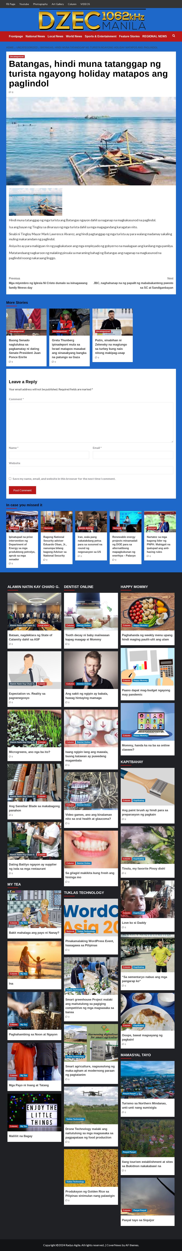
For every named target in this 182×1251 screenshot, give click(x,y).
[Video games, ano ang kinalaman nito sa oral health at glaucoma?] (91, 791)
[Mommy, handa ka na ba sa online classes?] (147, 722)
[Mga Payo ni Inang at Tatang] (34, 1062)
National (14, 528)
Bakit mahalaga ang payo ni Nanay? (34, 932)
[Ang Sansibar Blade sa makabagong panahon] (34, 782)
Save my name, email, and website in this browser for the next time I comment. (64, 478)
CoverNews (114, 1245)
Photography (40, 4)
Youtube (24, 4)
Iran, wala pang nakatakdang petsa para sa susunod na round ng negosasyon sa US (90, 544)
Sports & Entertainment (100, 36)
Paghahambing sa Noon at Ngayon (33, 1034)
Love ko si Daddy (134, 922)
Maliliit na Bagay (20, 1136)
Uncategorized (17, 56)
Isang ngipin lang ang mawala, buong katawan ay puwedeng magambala (86, 756)
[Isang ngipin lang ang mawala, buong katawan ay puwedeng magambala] (91, 728)
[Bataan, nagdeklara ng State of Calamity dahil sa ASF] (34, 611)
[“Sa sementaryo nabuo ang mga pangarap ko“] (147, 953)
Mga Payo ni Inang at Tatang (29, 1085)
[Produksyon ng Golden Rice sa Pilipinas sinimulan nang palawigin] (91, 1168)
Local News (55, 36)
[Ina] (34, 960)
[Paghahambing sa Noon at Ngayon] (34, 1011)
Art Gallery (58, 4)
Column (72, 4)
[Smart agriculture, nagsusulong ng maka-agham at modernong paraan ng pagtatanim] (91, 1043)
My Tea (23, 923)
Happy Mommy (140, 625)
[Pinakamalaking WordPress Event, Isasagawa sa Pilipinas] (91, 917)
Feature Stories (129, 36)
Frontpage (16, 36)
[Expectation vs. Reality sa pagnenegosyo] (34, 670)
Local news (43, 625)
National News (35, 36)
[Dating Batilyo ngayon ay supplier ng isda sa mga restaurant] (34, 841)
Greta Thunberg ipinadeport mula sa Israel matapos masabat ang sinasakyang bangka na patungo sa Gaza (69, 349)
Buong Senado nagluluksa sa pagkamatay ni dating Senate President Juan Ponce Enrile (25, 349)
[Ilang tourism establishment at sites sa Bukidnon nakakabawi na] (147, 1138)
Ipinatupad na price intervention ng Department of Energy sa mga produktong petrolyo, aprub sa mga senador (22, 548)
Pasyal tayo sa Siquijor (138, 1220)
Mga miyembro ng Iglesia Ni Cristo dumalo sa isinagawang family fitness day (48, 283)
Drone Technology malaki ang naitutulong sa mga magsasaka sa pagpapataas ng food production (89, 1133)
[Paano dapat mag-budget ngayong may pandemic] (147, 667)
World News (74, 36)
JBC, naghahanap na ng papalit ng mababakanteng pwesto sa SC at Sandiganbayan (133, 283)
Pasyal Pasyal (129, 1093)
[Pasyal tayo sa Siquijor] (147, 1196)
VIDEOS (85, 4)
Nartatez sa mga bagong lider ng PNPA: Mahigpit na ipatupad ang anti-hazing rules (158, 544)
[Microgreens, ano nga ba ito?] (34, 728)
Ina (11, 983)
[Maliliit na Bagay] (34, 1112)
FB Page (10, 4)
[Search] (174, 36)
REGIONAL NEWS (154, 36)
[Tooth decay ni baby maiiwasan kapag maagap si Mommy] (91, 611)
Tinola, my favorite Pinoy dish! (143, 868)
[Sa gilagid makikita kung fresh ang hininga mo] (91, 849)
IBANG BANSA (86, 528)
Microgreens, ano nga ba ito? (29, 752)
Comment (16, 399)
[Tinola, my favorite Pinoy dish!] (147, 845)
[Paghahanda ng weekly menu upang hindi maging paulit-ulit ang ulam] (147, 611)
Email (97, 447)
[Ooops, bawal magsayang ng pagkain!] (147, 1012)
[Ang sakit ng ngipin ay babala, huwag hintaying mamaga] (91, 670)
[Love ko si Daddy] (147, 899)
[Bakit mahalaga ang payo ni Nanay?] (34, 909)
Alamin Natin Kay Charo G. (22, 625)
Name (13, 447)
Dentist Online (83, 625)
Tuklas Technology (86, 931)
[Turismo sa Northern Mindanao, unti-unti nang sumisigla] (147, 1080)
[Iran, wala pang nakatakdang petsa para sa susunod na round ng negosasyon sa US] (91, 521)
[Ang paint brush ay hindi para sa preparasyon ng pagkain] (147, 787)
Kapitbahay (138, 800)
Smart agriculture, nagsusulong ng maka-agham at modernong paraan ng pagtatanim (90, 1071)
